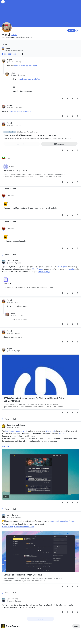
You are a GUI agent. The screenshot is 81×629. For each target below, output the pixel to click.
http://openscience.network (16, 431)
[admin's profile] (3, 426)
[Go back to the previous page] (3, 2)
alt (6, 496)
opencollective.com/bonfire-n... (62, 521)
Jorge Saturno (12, 261)
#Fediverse (29, 527)
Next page (40, 619)
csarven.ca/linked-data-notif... (26, 66)
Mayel (6, 34)
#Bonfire (71, 269)
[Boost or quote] (67, 98)
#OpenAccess (19, 527)
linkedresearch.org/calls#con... (30, 79)
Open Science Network (16, 425)
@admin (10, 427)
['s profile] (3, 158)
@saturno (10, 263)
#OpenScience (37, 269)
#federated (50, 431)
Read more (5, 446)
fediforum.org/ (44, 271)
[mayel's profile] (3, 61)
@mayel (10, 62)
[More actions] (77, 30)
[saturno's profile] (3, 262)
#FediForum (62, 267)
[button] (12, 49)
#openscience (64, 433)
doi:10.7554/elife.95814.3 (62, 138)
